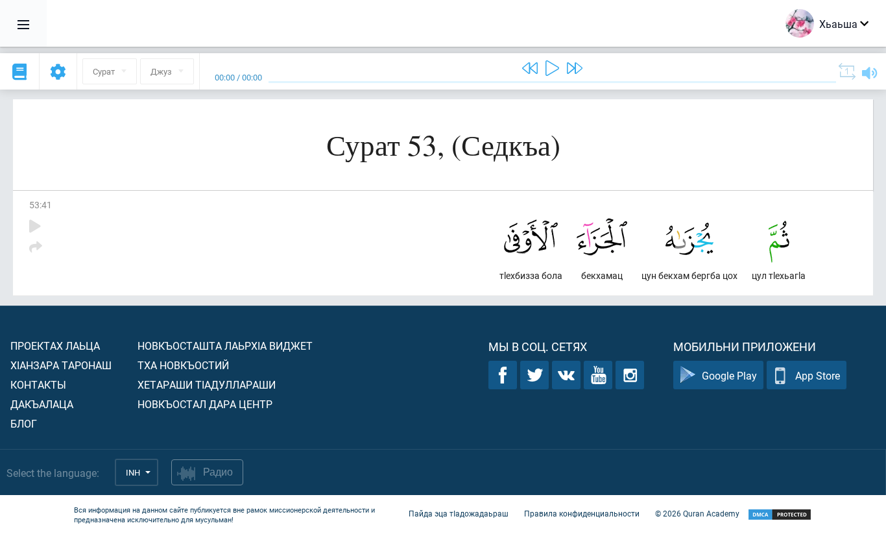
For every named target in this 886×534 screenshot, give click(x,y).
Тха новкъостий (183, 365)
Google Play (729, 375)
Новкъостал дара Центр (205, 404)
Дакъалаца (41, 404)
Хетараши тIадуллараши (207, 384)
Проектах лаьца (55, 345)
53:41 (40, 205)
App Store (817, 375)
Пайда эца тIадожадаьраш (459, 513)
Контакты (38, 384)
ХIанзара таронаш (61, 365)
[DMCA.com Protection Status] (779, 515)
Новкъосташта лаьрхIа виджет (225, 345)
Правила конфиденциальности (582, 513)
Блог (23, 423)
